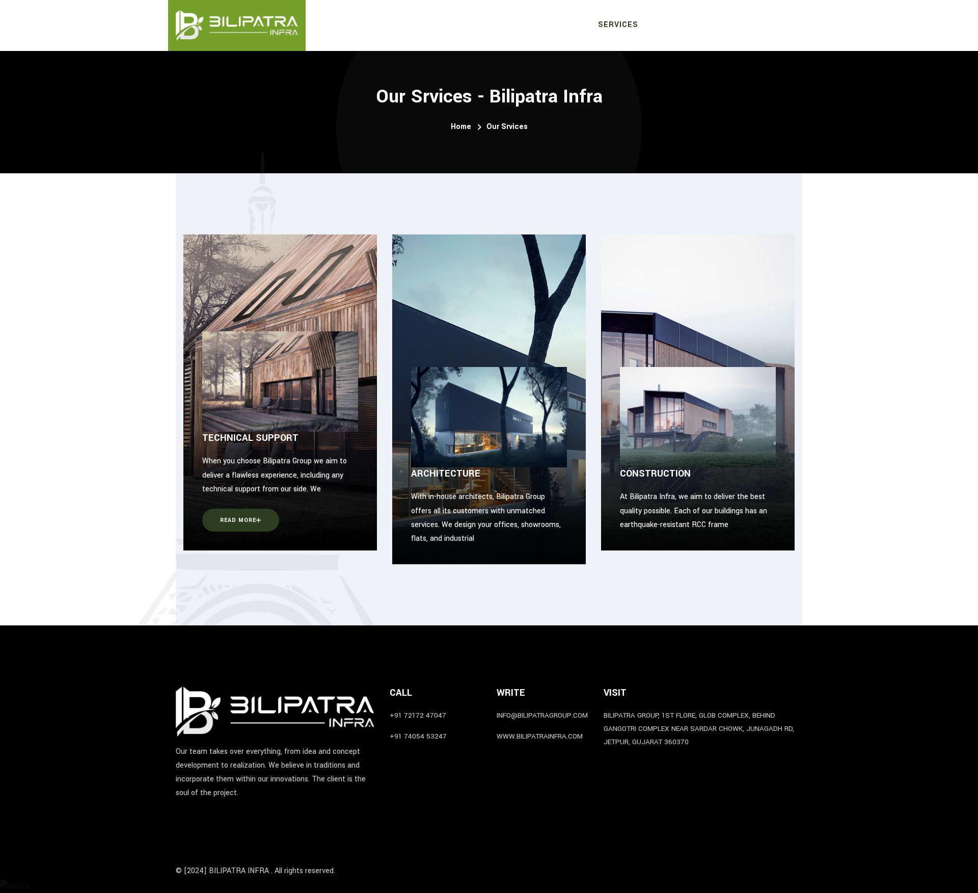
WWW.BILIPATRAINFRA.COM (540, 736)
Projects (676, 24)
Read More (238, 520)
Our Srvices (507, 126)
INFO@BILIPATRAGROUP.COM (542, 715)
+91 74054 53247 (418, 736)
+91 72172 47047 (418, 715)
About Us (554, 25)
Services (618, 24)
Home (506, 24)
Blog (724, 24)
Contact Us (776, 24)
